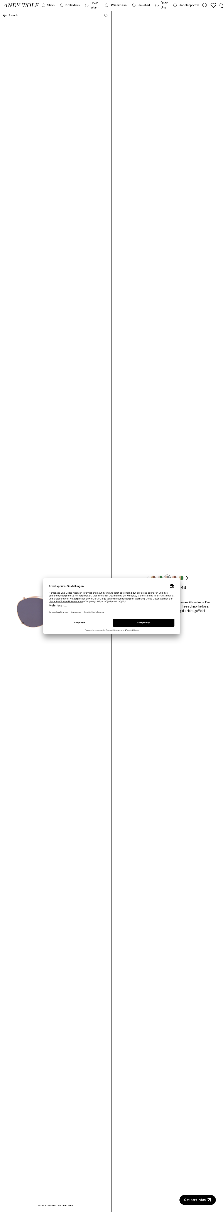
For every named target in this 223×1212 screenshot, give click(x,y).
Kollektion (73, 5)
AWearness (118, 5)
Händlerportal (189, 5)
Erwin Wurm (95, 5)
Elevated (144, 5)
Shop (51, 5)
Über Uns (164, 5)
